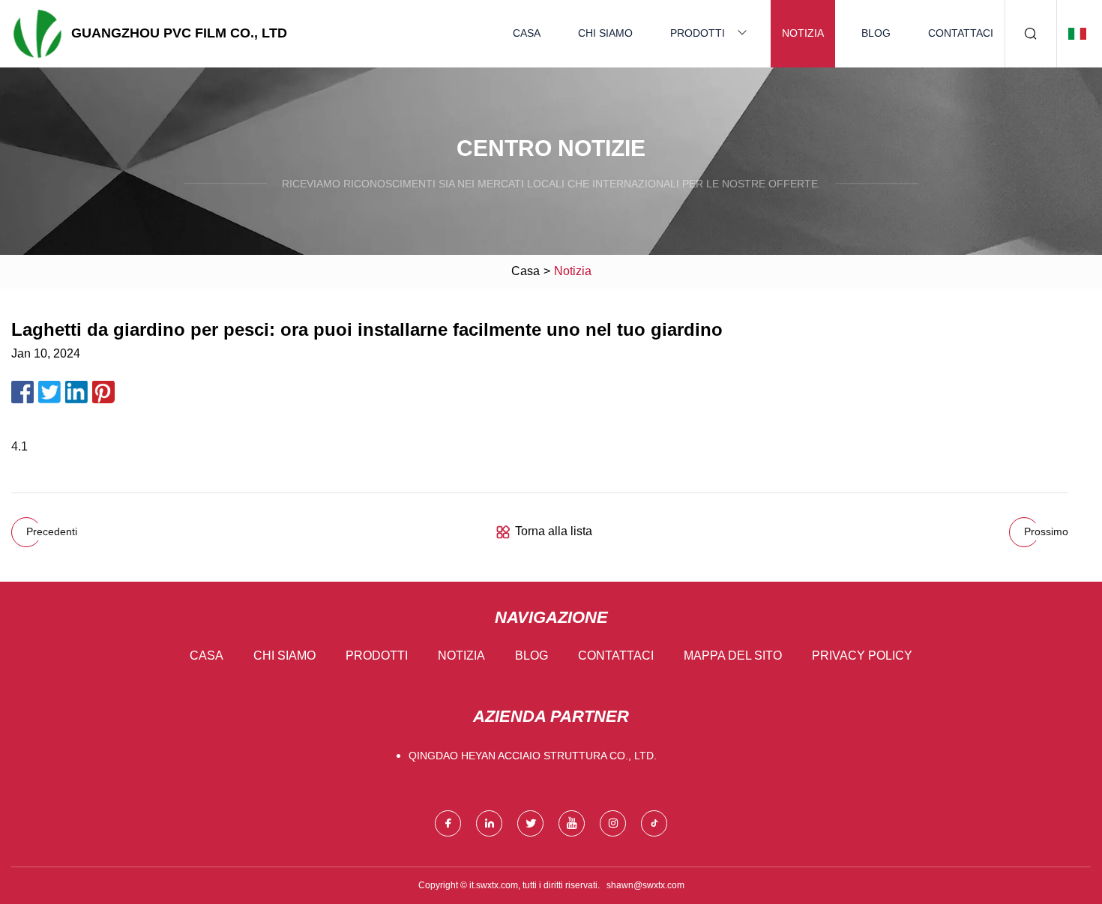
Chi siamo (605, 33)
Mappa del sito (733, 655)
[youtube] (571, 823)
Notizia (803, 33)
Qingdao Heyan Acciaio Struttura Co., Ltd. (533, 756)
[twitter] (530, 823)
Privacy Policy (862, 655)
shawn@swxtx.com (645, 885)
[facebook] (448, 823)
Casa (527, 33)
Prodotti (697, 33)
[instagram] (613, 823)
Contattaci (960, 33)
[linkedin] (489, 823)
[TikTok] (654, 823)
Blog (876, 33)
